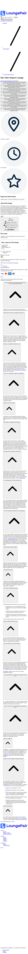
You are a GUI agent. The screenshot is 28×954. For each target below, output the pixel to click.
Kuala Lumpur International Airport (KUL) (9, 80)
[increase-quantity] (3, 248)
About (4, 837)
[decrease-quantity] (2, 248)
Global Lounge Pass (7, 834)
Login (7, 20)
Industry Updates (6, 832)
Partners (4, 839)
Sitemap (4, 952)
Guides (4, 831)
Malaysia (5, 23)
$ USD (4, 246)
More (2, 216)
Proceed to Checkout (5, 267)
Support (4, 844)
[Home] (14, 15)
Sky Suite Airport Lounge (8, 74)
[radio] (6, 247)
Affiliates (5, 840)
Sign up (10, 20)
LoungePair (3, 20)
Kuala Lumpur (6, 48)
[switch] (1, 254)
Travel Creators (6, 845)
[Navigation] (12, 21)
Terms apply (15, 262)
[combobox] (8, 17)
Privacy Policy (6, 950)
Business (5, 838)
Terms (4, 951)
